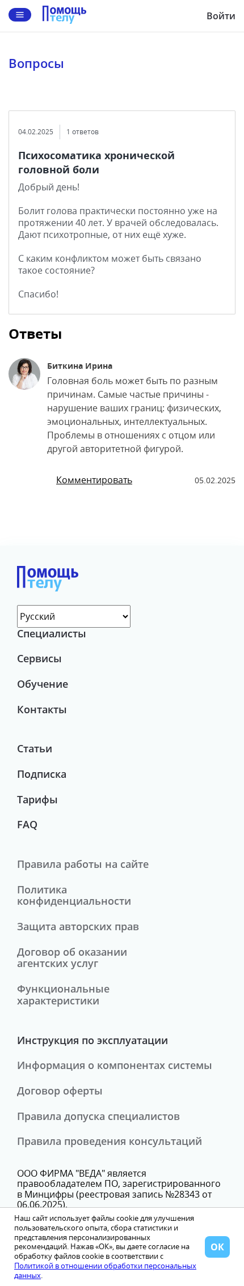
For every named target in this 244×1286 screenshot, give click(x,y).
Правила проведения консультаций (109, 1141)
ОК (217, 1247)
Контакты (42, 709)
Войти (221, 16)
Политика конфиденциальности (74, 895)
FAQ (27, 824)
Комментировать (94, 480)
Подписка (41, 774)
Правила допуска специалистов (98, 1116)
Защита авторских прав (78, 926)
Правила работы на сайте (83, 864)
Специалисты (51, 633)
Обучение (42, 684)
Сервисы (39, 658)
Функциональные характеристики (63, 994)
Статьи (34, 748)
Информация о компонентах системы (114, 1065)
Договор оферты (60, 1090)
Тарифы (37, 799)
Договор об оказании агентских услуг (72, 957)
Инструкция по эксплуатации (92, 1040)
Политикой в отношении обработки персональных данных (105, 1270)
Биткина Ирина (79, 365)
